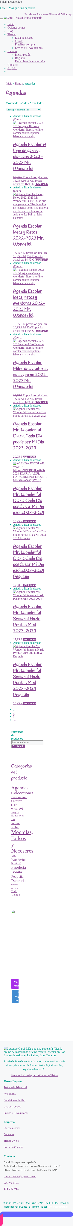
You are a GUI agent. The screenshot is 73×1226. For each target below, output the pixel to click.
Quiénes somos (12, 1128)
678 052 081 (11, 1189)
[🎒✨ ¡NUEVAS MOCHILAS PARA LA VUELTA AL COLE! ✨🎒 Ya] (15, 938)
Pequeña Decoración (19, 879)
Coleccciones (22, 793)
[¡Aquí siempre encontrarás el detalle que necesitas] (15, 926)
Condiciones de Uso (14, 1100)
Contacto (9, 1134)
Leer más (41, 184)
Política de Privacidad (15, 1087)
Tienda (19, 83)
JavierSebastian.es (58, 1207)
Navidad (16, 863)
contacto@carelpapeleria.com (20, 1176)
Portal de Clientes (13, 1147)
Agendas (19, 788)
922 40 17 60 (11, 1183)
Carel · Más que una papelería (17, 8)
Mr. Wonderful (18, 858)
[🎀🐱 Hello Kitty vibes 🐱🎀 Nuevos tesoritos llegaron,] (15, 956)
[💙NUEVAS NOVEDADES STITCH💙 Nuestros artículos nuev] (15, 974)
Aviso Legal (10, 1094)
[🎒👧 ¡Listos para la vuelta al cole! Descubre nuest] (15, 944)
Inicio (9, 83)
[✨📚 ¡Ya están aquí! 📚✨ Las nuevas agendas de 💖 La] (15, 950)
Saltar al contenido (11, 1)
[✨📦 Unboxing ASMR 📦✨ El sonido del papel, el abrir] (15, 932)
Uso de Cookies (12, 1107)
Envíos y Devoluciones (16, 1113)
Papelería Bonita (18, 869)
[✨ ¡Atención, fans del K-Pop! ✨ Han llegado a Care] (15, 968)
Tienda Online (11, 1141)
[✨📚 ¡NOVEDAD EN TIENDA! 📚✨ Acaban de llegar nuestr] (15, 962)
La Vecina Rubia (15, 823)
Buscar (18, 746)
